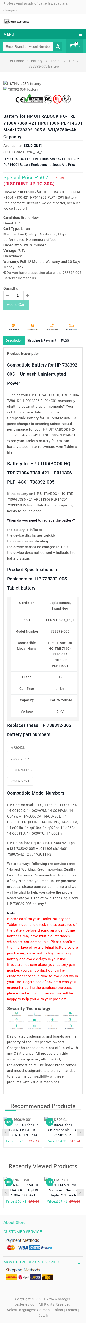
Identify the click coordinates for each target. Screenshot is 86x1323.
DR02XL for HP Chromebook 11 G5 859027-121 (63, 1130)
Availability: (13, 146)
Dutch (43, 1315)
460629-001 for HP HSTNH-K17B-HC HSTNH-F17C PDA (23, 1130)
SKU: (7, 152)
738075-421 (20, 781)
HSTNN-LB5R (21, 770)
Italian (58, 1310)
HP (72, 61)
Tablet (56, 61)
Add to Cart (16, 305)
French (71, 1310)
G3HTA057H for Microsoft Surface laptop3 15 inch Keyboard (63, 1191)
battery (37, 61)
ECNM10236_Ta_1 (27, 152)
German (43, 1310)
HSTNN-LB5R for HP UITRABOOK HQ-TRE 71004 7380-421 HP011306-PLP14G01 (23, 1191)
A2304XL (18, 748)
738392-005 (20, 759)
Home (19, 61)
